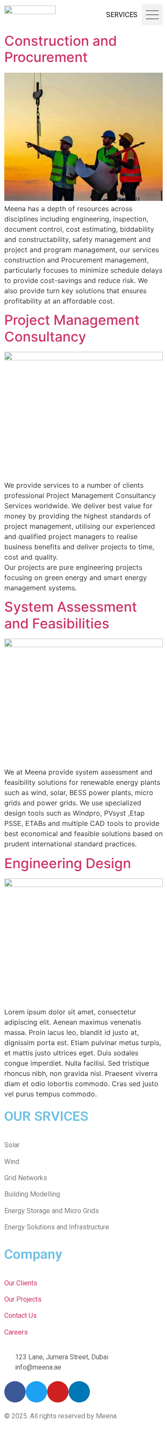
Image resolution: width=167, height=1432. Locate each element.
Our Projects (23, 1299)
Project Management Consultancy (72, 328)
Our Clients (20, 1283)
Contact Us (20, 1315)
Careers (16, 1332)
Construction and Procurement (60, 48)
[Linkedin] (79, 1392)
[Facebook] (15, 1392)
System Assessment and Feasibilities (70, 614)
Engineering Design (67, 863)
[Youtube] (58, 1392)
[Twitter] (36, 1392)
